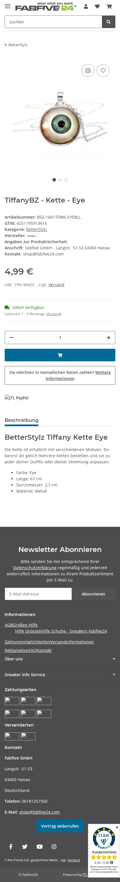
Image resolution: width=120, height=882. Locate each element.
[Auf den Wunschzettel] (103, 70)
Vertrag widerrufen (60, 826)
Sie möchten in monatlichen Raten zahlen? (60, 375)
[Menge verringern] (11, 337)
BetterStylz (36, 229)
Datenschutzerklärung (35, 567)
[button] (85, 6)
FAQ (33, 650)
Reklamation (17, 650)
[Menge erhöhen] (108, 337)
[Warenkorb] (109, 6)
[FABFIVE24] (44, 6)
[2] (17, 397)
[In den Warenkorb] (60, 355)
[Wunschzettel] (97, 6)
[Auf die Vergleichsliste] (88, 70)
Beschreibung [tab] (21, 420)
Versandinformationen (72, 642)
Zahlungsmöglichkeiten (27, 642)
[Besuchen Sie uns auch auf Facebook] (11, 847)
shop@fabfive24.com (39, 812)
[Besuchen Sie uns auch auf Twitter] (25, 847)
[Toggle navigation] (7, 3)
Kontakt (44, 650)
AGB (9, 625)
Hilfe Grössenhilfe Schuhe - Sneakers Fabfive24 (61, 631)
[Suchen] (108, 21)
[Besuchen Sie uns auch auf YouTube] (39, 847)
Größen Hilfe (25, 625)
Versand (56, 284)
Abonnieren (93, 594)
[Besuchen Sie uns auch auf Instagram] (54, 847)
